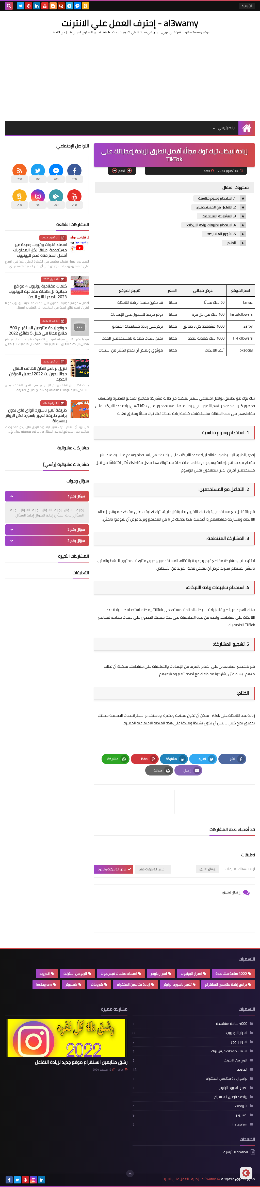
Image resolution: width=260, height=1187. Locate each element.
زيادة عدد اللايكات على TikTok (232, 715)
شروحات (97, 984)
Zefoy (248, 326)
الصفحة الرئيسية (235, 1152)
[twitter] (20, 5)
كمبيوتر (71, 984)
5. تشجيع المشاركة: (221, 234)
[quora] (61, 5)
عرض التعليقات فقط (151, 869)
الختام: (231, 243)
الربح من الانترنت (75, 973)
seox (120, 1069)
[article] (136, 802)
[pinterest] (28, 5)
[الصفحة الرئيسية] (246, 128)
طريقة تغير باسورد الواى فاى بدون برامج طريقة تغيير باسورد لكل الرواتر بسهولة (36, 415)
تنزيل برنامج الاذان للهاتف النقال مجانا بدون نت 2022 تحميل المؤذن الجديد (38, 373)
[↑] (130, 1173)
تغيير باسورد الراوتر (177, 984)
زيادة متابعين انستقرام (133, 984)
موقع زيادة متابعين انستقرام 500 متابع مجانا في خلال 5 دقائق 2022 (38, 330)
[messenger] (77, 5)
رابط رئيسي (226, 128)
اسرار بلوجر (159, 973)
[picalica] (49, 1179)
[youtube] (44, 5)
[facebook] (9, 1179)
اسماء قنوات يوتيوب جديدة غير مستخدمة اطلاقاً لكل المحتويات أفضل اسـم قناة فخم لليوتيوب (40, 250)
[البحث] (9, 6)
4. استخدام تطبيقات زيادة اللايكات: (211, 225)
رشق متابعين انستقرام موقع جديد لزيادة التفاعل (81, 1062)
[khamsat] (85, 5)
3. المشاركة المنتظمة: (219, 216)
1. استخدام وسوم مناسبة (217, 198)
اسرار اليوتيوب (191, 973)
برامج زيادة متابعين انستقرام (226, 984)
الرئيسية (247, 6)
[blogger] (53, 5)
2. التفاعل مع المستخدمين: (216, 207)
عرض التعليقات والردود (112, 869)
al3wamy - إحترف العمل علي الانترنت (130, 22)
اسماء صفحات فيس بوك (119, 973)
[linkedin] (36, 5)
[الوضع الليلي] (246, 1173)
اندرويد (45, 973)
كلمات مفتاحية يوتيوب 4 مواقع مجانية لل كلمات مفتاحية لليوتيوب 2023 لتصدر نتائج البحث (38, 291)
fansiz (248, 302)
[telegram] (69, 5)
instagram (44, 984)
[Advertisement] (130, 77)
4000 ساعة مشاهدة (231, 973)
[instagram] (33, 1179)
